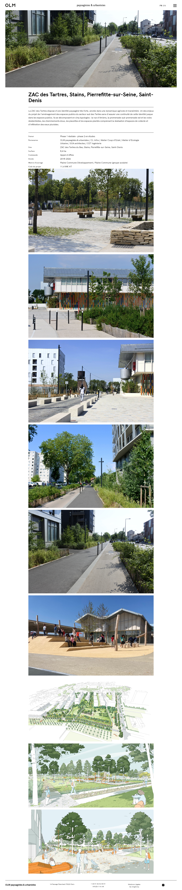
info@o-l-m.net (98, 886)
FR (161, 6)
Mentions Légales (134, 884)
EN (164, 6)
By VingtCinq (134, 887)
